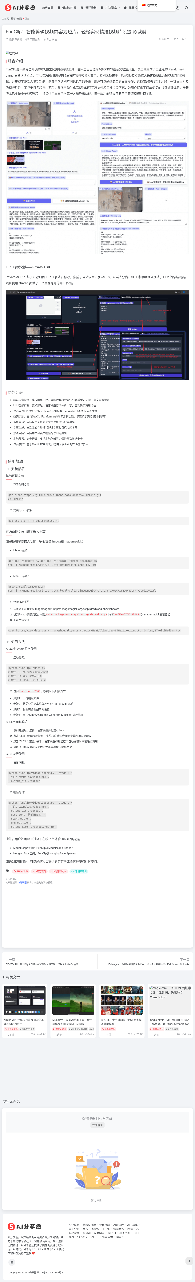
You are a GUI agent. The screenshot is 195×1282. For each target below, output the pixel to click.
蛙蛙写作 (118, 1229)
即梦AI (95, 1229)
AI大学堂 (99, 1233)
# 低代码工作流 (27, 1029)
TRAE (106, 1229)
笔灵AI (120, 1237)
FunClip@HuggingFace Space (56, 853)
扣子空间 (124, 1233)
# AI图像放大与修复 (78, 1029)
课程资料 (104, 1225)
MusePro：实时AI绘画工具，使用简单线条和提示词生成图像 (72, 1022)
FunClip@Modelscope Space (53, 848)
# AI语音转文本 (58, 871)
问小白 (112, 1233)
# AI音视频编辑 (79, 871)
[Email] (11, 1262)
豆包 (85, 1229)
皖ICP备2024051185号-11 (51, 1272)
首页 (6, 18)
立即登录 (97, 1125)
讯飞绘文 (82, 1237)
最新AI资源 (16, 18)
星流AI (87, 1233)
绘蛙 (130, 1229)
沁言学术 (107, 1237)
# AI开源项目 (39, 871)
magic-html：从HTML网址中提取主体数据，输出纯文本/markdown (169, 1022)
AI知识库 (118, 1225)
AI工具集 (132, 1225)
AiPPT (95, 1237)
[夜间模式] (189, 1261)
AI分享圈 (47, 8)
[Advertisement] (97, 914)
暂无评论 (13, 1101)
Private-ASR (14, 277)
